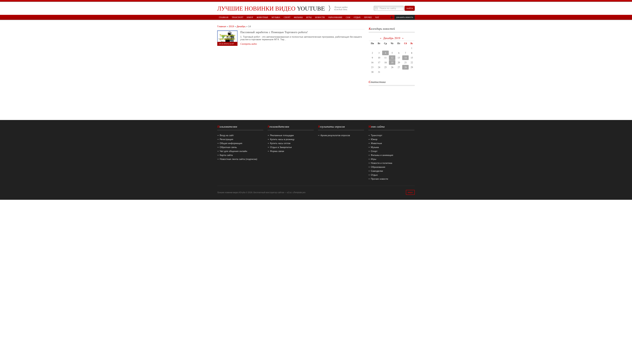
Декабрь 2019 (391, 38)
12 (392, 57)
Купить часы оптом (280, 143)
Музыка (375, 147)
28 (405, 67)
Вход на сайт (227, 135)
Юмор (374, 139)
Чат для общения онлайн (233, 151)
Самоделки (377, 171)
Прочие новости (379, 179)
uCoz (289, 192)
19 (392, 62)
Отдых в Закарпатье (281, 147)
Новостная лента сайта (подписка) (238, 159)
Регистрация (226, 139)
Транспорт (376, 135)
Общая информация (231, 143)
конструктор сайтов (275, 192)
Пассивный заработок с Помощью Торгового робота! (274, 32)
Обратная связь (228, 147)
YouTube (271, 8)
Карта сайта (226, 155)
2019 (231, 26)
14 (405, 57)
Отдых (374, 175)
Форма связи (277, 151)
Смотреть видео (248, 44)
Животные (376, 143)
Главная (221, 26)
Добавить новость (404, 17)
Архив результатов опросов (335, 135)
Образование (378, 167)
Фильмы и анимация (382, 155)
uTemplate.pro (299, 192)
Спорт (374, 151)
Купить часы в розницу (282, 139)
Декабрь (241, 26)
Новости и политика (381, 163)
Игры (373, 159)
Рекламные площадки (282, 135)
